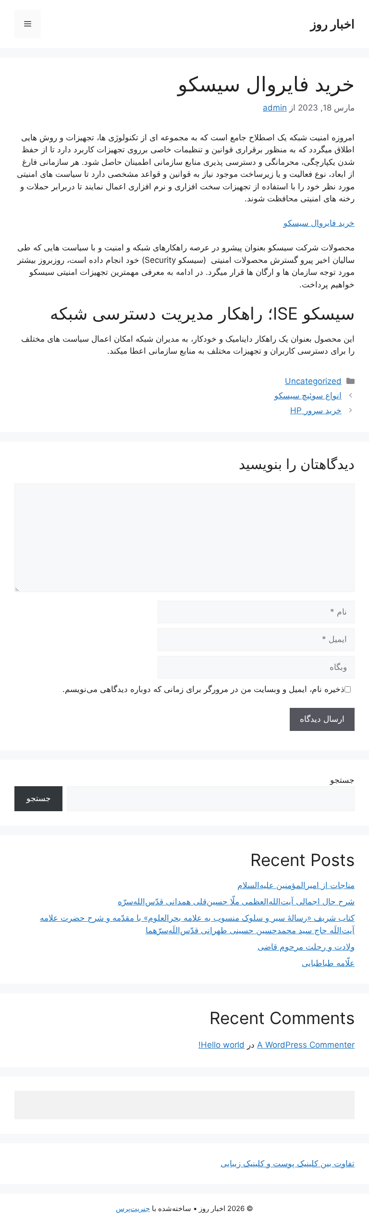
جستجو (342, 780)
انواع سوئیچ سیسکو (308, 395)
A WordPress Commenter (306, 1045)
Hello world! (221, 1045)
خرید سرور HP (316, 410)
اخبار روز (332, 24)
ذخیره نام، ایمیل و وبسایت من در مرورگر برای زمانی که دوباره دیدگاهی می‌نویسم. (203, 689)
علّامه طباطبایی (328, 963)
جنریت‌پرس (133, 1208)
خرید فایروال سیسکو (319, 223)
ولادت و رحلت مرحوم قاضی (306, 947)
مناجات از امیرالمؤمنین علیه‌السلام (296, 885)
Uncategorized (313, 381)
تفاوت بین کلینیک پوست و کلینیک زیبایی (288, 1163)
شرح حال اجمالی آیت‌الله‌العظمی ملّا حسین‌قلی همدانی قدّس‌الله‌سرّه (236, 901)
